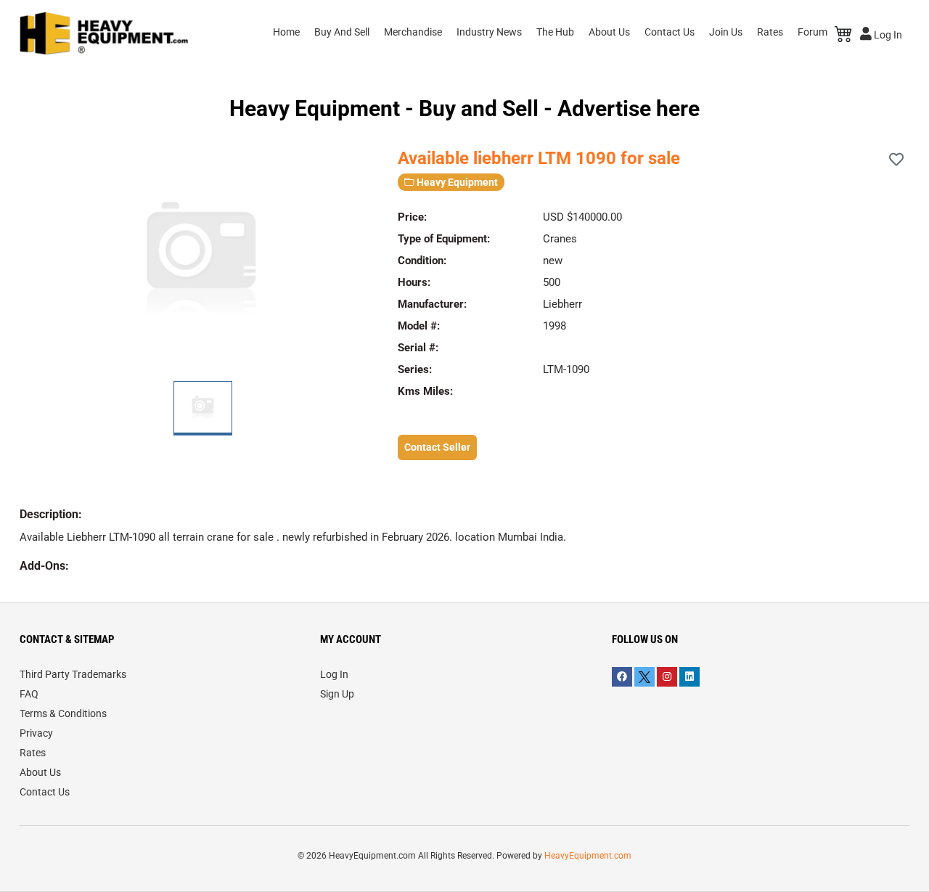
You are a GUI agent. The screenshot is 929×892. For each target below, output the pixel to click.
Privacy (36, 733)
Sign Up (337, 694)
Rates (770, 32)
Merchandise (413, 32)
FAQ (29, 694)
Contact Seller (437, 447)
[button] (372, 258)
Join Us (725, 32)
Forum (812, 32)
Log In (887, 35)
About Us (609, 32)
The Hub (555, 32)
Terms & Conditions (63, 713)
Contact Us (669, 32)
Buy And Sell (341, 32)
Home (286, 32)
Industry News (489, 32)
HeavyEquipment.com (587, 856)
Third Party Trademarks (73, 674)
